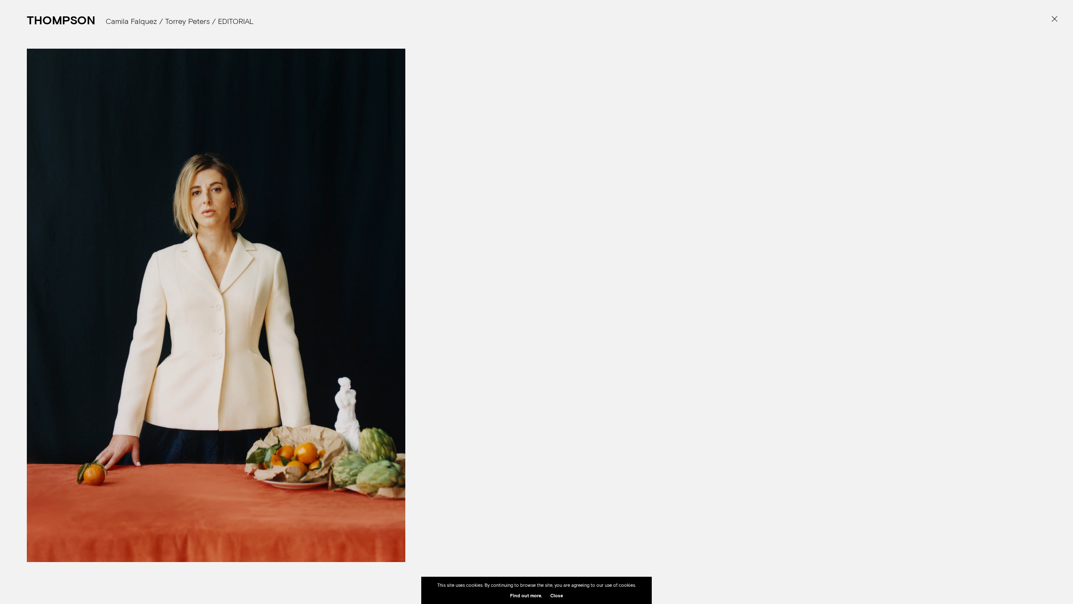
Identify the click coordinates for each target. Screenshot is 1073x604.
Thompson (61, 20)
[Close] (1054, 18)
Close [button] (556, 595)
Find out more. (526, 595)
